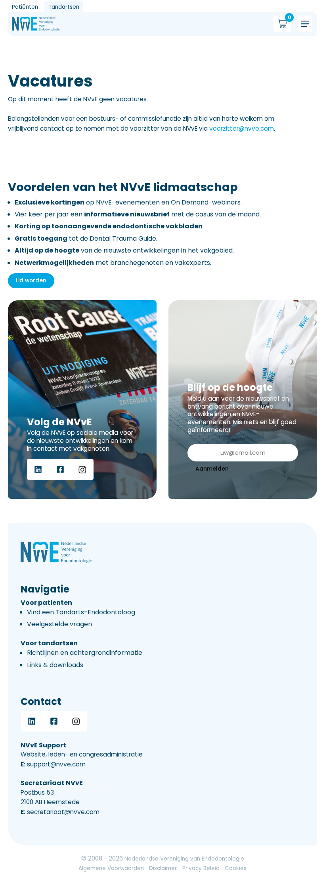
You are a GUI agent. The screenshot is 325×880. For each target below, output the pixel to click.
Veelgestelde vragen (59, 624)
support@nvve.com (53, 764)
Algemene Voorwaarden (111, 868)
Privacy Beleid (201, 868)
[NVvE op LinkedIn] (38, 469)
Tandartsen (63, 7)
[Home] (35, 24)
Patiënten (25, 7)
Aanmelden (212, 469)
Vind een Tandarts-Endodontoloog (81, 612)
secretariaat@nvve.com (60, 812)
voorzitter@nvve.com (241, 128)
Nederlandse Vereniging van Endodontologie (184, 858)
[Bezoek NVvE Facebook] (60, 469)
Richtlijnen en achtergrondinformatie (84, 652)
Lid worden (31, 280)
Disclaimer (163, 868)
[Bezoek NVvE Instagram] (82, 469)
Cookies (236, 868)
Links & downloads (55, 665)
